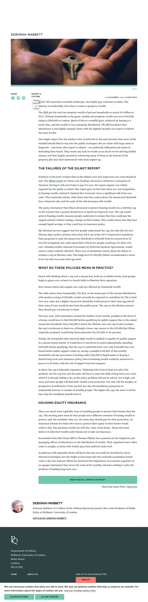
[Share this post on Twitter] (18, 98)
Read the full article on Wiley (88, 480)
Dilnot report (56, 181)
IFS (108, 124)
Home (14, 574)
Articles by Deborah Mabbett (50, 518)
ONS (45, 112)
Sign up (86, 580)
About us (32, 574)
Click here (131, 486)
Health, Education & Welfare (36, 104)
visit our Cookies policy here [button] (80, 590)
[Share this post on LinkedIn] (24, 98)
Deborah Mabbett (27, 34)
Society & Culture (36, 95)
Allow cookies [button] (49, 597)
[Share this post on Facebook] (13, 98)
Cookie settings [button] (19, 597)
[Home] (14, 540)
